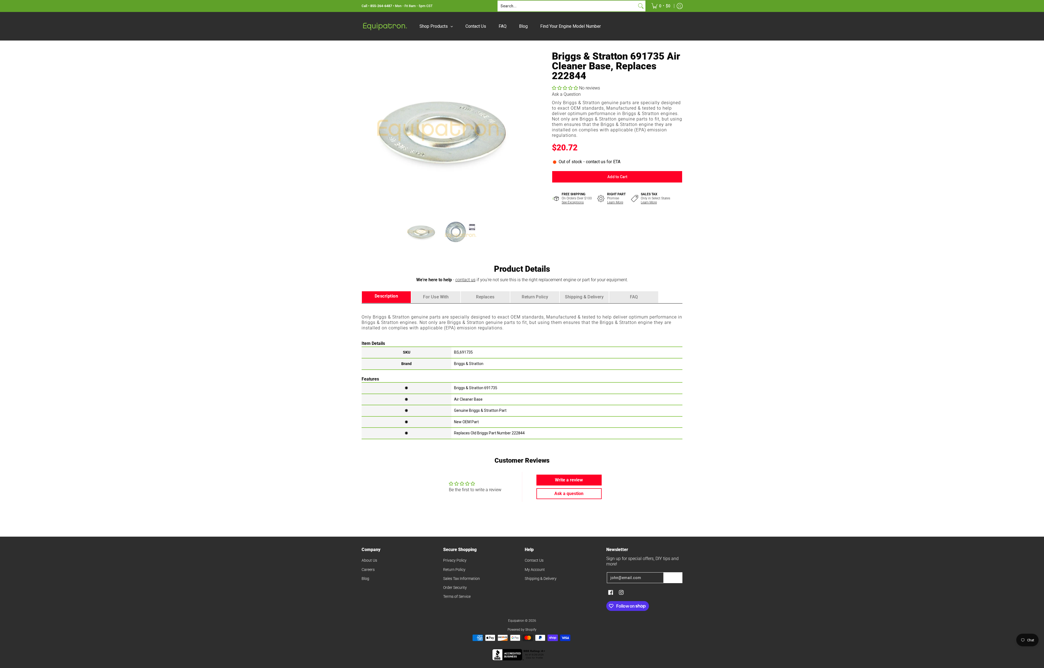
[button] (565, 88)
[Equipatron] (385, 26)
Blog (365, 578)
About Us (369, 560)
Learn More (615, 202)
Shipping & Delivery (541, 578)
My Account (535, 569)
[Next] (515, 130)
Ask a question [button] (568, 493)
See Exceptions (573, 202)
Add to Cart (617, 177)
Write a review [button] (569, 480)
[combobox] (567, 6)
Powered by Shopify (522, 630)
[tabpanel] (522, 371)
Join (673, 578)
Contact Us (534, 560)
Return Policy (454, 569)
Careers (368, 569)
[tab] (386, 297)
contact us (465, 279)
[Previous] (365, 130)
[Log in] (679, 6)
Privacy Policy (455, 560)
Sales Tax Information (461, 578)
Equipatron (516, 621)
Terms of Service (457, 596)
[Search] (640, 6)
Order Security (455, 587)
